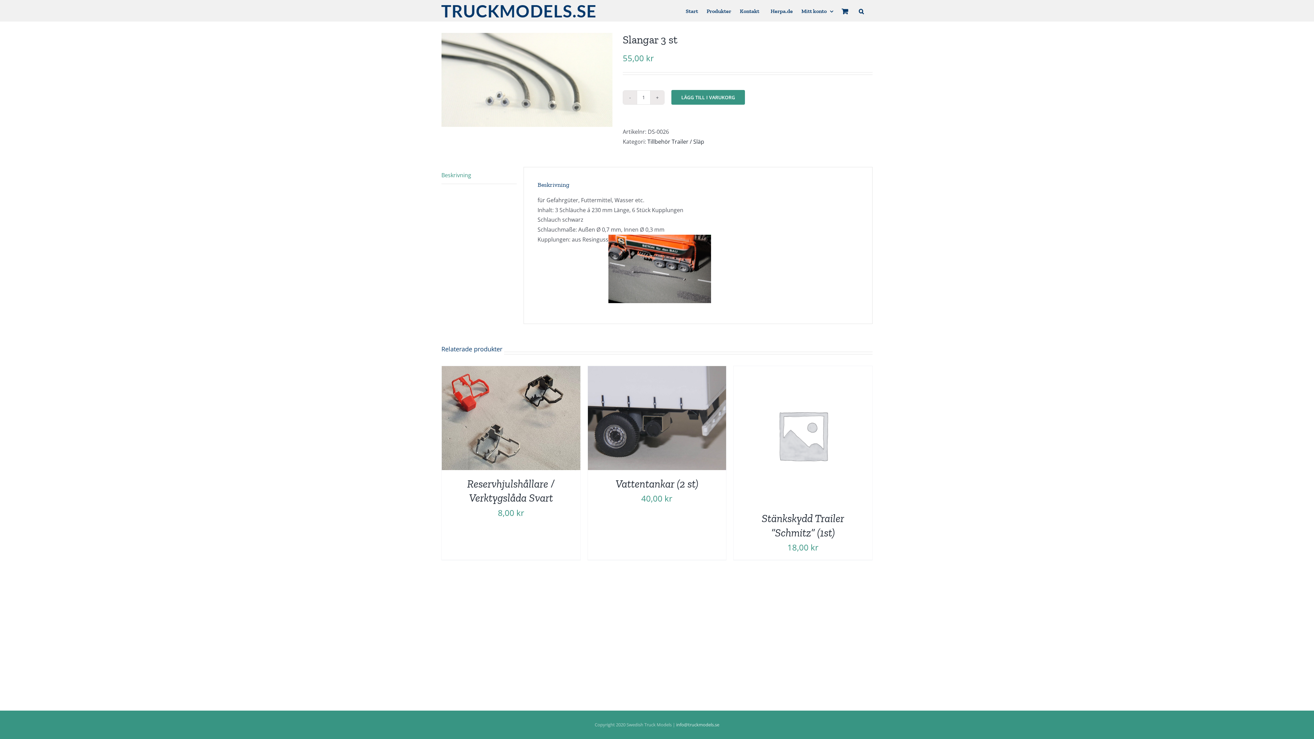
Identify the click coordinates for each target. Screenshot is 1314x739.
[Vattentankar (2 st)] (657, 371)
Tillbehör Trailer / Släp (675, 141)
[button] (861, 11)
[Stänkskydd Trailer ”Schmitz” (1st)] (803, 371)
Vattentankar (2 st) (657, 483)
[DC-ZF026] (527, 80)
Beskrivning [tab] (456, 175)
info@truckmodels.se (697, 725)
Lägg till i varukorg (708, 97)
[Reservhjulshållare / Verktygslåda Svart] (511, 371)
